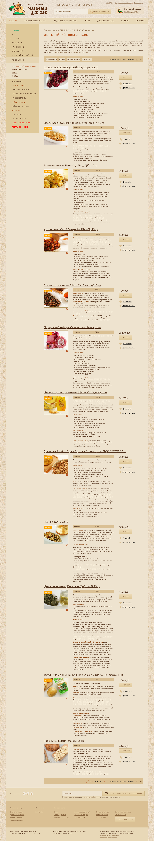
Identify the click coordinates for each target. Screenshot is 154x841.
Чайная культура (81, 815)
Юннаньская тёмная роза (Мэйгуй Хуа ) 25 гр (71, 67)
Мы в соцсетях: (15, 794)
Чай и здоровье (60, 815)
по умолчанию (51, 59)
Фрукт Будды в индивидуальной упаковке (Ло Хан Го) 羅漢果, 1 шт (83, 674)
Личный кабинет (16, 817)
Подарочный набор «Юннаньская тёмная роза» (72, 327)
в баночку (55, 52)
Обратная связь (16, 820)
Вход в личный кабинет (123, 3)
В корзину (126, 77)
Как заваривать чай (82, 812)
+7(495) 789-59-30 (83, 4)
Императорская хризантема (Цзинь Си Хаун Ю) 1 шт (75, 392)
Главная (47, 30)
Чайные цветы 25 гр (56, 521)
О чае (56, 812)
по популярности (73, 59)
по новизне (86, 59)
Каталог (54, 30)
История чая (101, 817)
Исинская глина (102, 815)
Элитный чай (80, 817)
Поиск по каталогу (101, 12)
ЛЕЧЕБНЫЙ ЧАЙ (65, 30)
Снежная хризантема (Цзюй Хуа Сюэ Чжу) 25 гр (72, 285)
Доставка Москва (16, 812)
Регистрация (138, 3)
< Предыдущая (87, 781)
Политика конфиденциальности (108, 837)
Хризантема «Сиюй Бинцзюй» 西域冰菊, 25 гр (71, 229)
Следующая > (103, 781)
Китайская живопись (123, 812)
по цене (62, 59)
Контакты (39, 812)
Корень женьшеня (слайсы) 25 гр (64, 740)
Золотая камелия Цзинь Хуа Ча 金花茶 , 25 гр (70, 165)
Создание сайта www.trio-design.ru (109, 835)
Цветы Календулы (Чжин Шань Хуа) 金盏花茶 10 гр (74, 122)
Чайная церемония (61, 817)
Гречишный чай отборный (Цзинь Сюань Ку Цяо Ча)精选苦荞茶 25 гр (85, 451)
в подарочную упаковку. (79, 52)
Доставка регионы (17, 815)
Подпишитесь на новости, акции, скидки (125, 793)
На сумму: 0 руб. (131, 12)
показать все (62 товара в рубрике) (122, 59)
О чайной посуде (102, 812)
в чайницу (63, 52)
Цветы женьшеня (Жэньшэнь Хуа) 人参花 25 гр (72, 586)
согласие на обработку (92, 797)
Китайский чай (120, 815)
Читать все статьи (126, 820)
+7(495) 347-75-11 (63, 4)
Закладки (109, 3)
